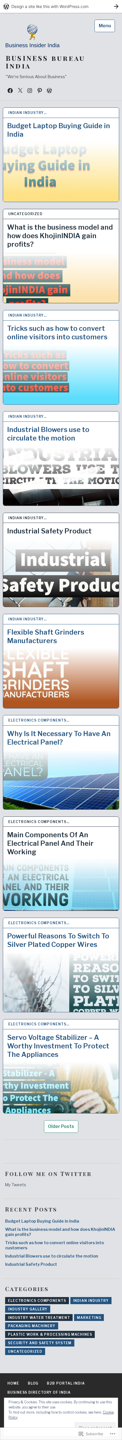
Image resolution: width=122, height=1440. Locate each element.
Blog (33, 1383)
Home (13, 1383)
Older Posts (61, 1126)
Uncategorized (25, 214)
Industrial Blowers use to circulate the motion (48, 433)
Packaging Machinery (31, 1326)
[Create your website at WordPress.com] (61, 6)
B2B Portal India (66, 1383)
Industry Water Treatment (39, 1318)
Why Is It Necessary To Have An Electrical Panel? (59, 738)
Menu (105, 25)
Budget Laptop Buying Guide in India (58, 130)
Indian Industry (91, 1300)
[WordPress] (49, 90)
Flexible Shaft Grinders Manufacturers (45, 636)
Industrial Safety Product (49, 531)
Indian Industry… (27, 113)
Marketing (89, 1318)
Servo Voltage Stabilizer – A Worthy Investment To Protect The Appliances (58, 1046)
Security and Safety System (39, 1343)
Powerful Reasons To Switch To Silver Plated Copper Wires (58, 940)
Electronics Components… (39, 720)
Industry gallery (27, 1309)
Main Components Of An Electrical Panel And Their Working (50, 843)
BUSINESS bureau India (45, 62)
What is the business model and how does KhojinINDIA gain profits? (60, 235)
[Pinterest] (39, 90)
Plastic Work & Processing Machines (50, 1334)
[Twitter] (20, 90)
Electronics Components (37, 1300)
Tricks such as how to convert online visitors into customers (57, 332)
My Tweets (15, 1184)
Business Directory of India (38, 1392)
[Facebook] (10, 90)
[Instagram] (29, 90)
